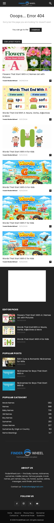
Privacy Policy (29, 513)
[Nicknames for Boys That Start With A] (9, 374)
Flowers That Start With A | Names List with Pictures (34, 316)
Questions (40, 515)
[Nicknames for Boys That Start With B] (9, 386)
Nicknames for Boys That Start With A (32, 372)
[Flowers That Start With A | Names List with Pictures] (27, 59)
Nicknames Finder (27, 515)
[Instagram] (23, 503)
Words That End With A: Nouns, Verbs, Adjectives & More (32, 328)
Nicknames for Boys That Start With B (32, 384)
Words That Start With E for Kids (18, 258)
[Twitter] (30, 503)
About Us (17, 513)
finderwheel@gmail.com (32, 486)
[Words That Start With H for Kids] (27, 136)
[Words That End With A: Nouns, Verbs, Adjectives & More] (27, 98)
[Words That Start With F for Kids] (27, 208)
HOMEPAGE (36, 30)
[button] (4, 3)
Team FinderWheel (10, 81)
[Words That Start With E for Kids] (27, 243)
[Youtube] (37, 503)
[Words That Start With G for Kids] (27, 172)
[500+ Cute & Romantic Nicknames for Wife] (9, 362)
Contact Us (14, 515)
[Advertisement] (27, 286)
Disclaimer (40, 513)
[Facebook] (16, 503)
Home (10, 513)
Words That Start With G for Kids (19, 187)
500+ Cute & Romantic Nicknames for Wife (34, 360)
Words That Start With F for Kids (18, 222)
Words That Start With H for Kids (18, 151)
